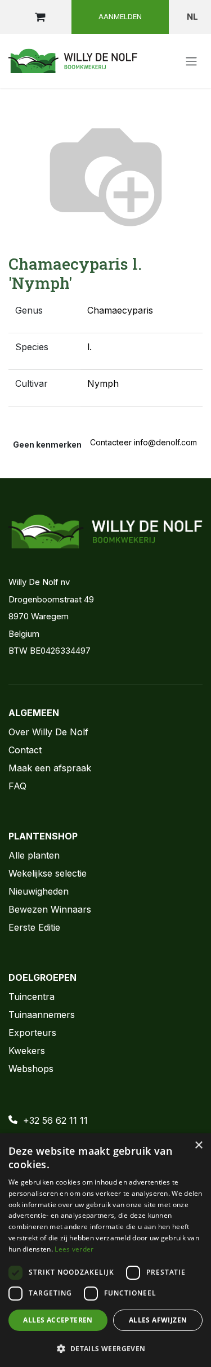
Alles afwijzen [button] (158, 1320)
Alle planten (34, 855)
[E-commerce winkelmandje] (39, 16)
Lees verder (74, 1249)
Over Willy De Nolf (48, 732)
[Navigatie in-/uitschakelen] (191, 61)
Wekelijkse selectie (47, 873)
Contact (25, 750)
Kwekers (26, 1050)
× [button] (198, 1145)
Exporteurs (32, 1032)
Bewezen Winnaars (49, 909)
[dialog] (105, 1250)
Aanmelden (120, 16)
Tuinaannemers (41, 1014)
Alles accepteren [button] (57, 1320)
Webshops (30, 1068)
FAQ (17, 786)
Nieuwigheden (38, 891)
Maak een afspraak (49, 768)
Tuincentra (31, 996)
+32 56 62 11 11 (55, 1120)
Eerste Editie (34, 927)
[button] (105, 1348)
